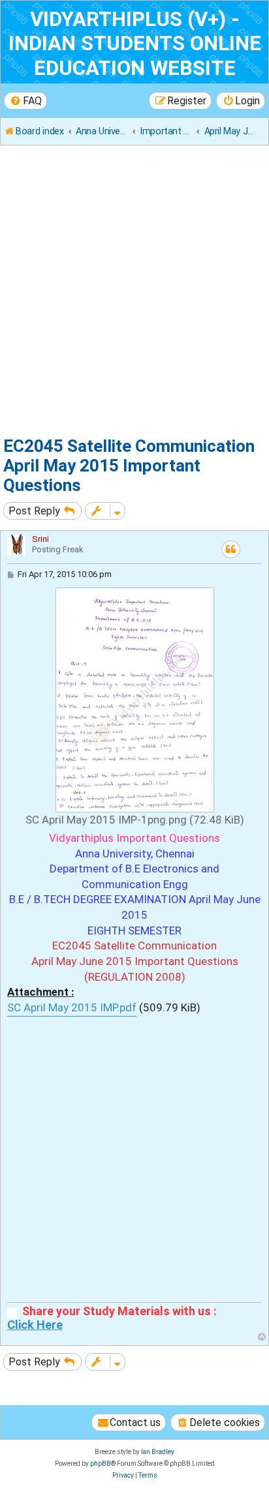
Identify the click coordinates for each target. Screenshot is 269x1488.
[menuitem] (25, 101)
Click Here (35, 1325)
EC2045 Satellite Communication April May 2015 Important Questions (129, 465)
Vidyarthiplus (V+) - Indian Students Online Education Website (134, 43)
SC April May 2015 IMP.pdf (71, 1007)
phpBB (100, 1463)
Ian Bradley (157, 1451)
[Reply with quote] (230, 549)
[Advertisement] (134, 293)
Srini (40, 539)
